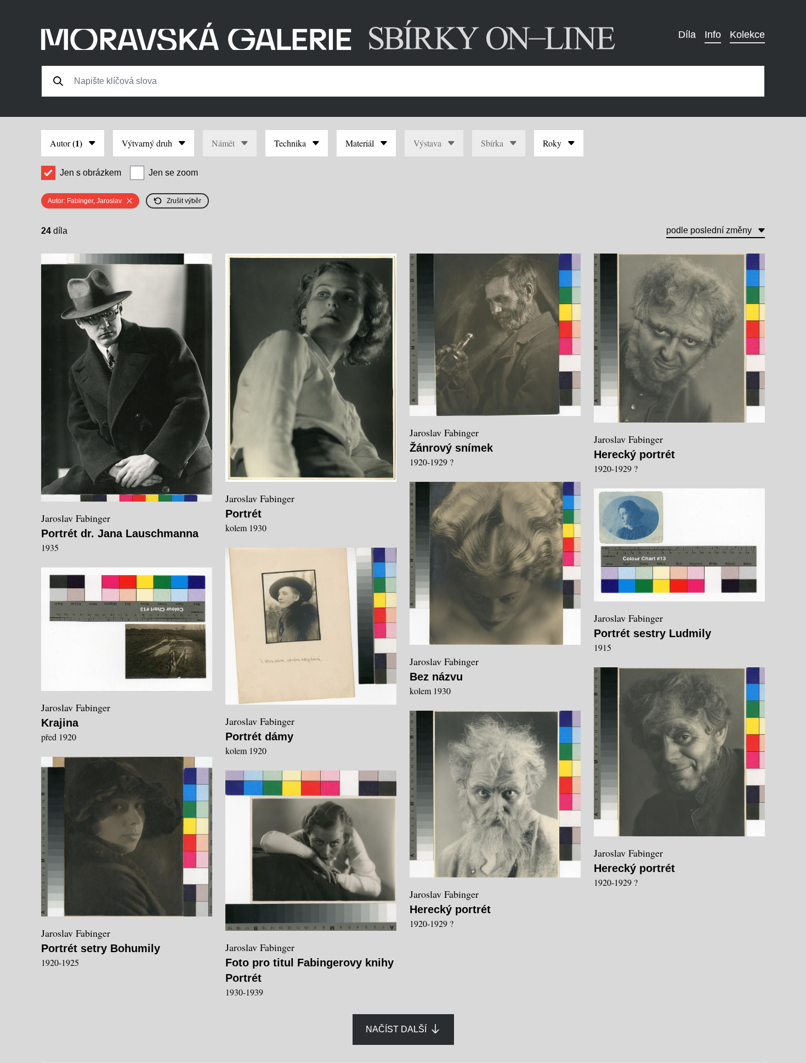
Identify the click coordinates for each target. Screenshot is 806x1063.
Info (713, 34)
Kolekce (747, 34)
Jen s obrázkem (90, 172)
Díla (687, 34)
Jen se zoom (173, 172)
